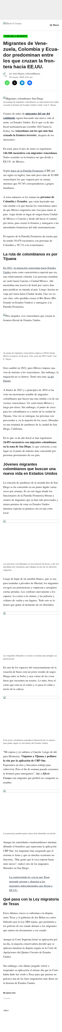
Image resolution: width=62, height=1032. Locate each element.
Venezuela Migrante (15, 36)
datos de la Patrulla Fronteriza (27, 170)
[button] (31, 516)
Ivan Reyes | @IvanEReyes (26, 73)
